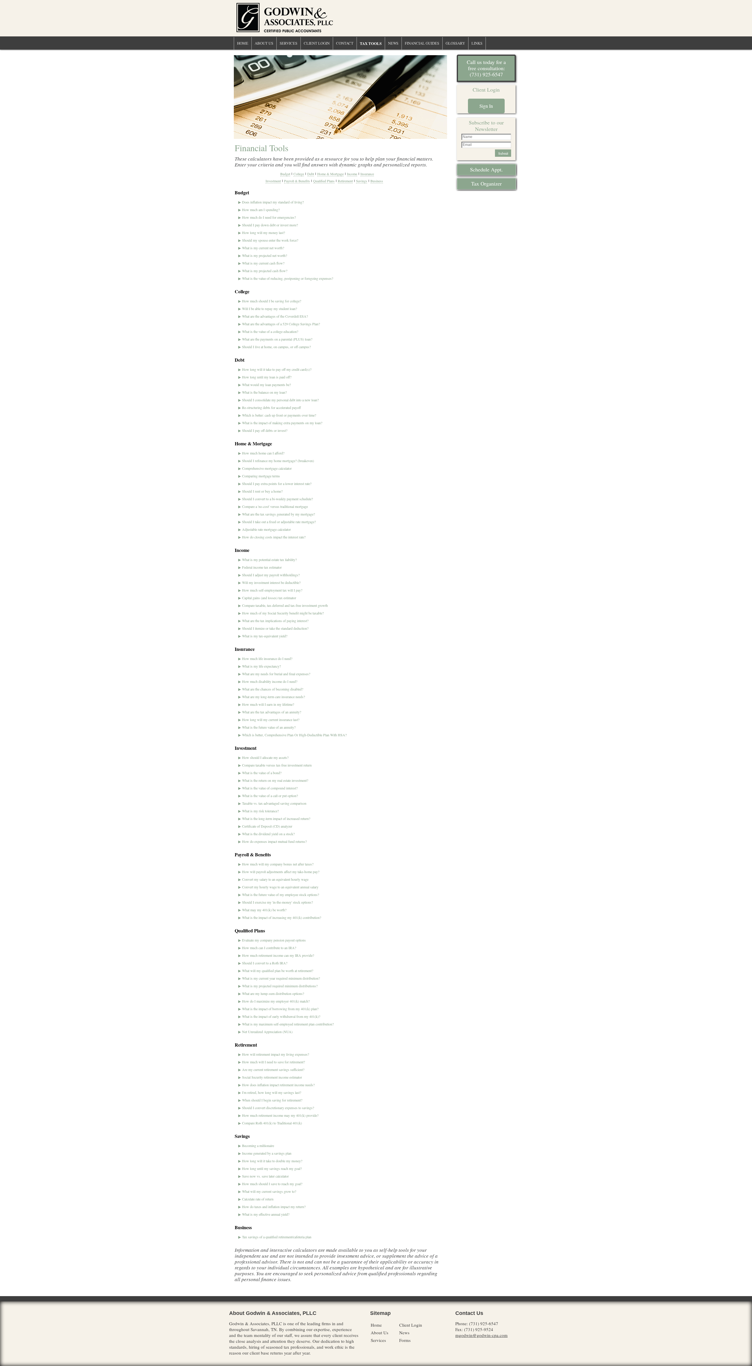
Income (352, 173)
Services (288, 43)
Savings (361, 180)
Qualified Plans (324, 180)
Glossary (455, 43)
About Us (264, 43)
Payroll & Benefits (297, 180)
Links (476, 43)
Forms (405, 1340)
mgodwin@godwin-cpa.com (481, 1335)
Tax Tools (371, 43)
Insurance (367, 173)
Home (242, 43)
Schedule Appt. (486, 169)
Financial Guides (422, 43)
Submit (503, 153)
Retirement (345, 180)
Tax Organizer (486, 183)
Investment (273, 180)
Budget (285, 173)
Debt (310, 173)
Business (376, 180)
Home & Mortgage (330, 173)
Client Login (317, 43)
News (393, 43)
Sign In (486, 106)
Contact (344, 43)
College (298, 173)
